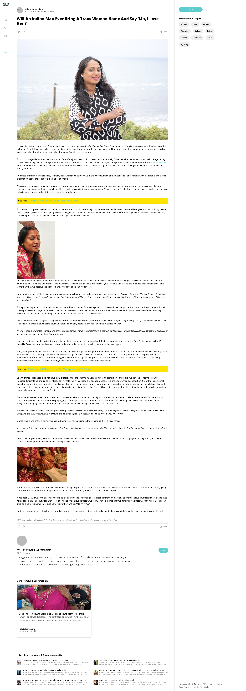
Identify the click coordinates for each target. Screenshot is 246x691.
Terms (186, 687)
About (190, 684)
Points (210, 684)
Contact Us (195, 687)
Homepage (183, 684)
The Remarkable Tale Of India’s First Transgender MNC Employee (59, 369)
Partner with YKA (200, 684)
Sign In (207, 9)
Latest (209, 31)
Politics (206, 24)
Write (190, 9)
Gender (184, 37)
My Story (184, 44)
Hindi (195, 24)
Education (185, 31)
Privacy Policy (205, 687)
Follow (163, 550)
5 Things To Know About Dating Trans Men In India (53, 200)
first (81, 162)
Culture (198, 31)
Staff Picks (197, 37)
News (210, 37)
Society (184, 24)
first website (160, 162)
